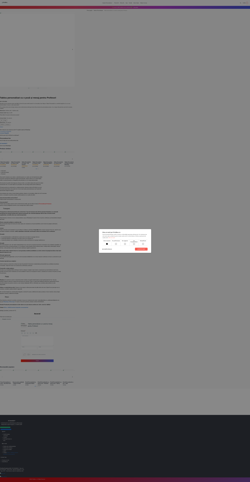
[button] (107, 249)
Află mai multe (111, 237)
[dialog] (125, 241)
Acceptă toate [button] (141, 249)
